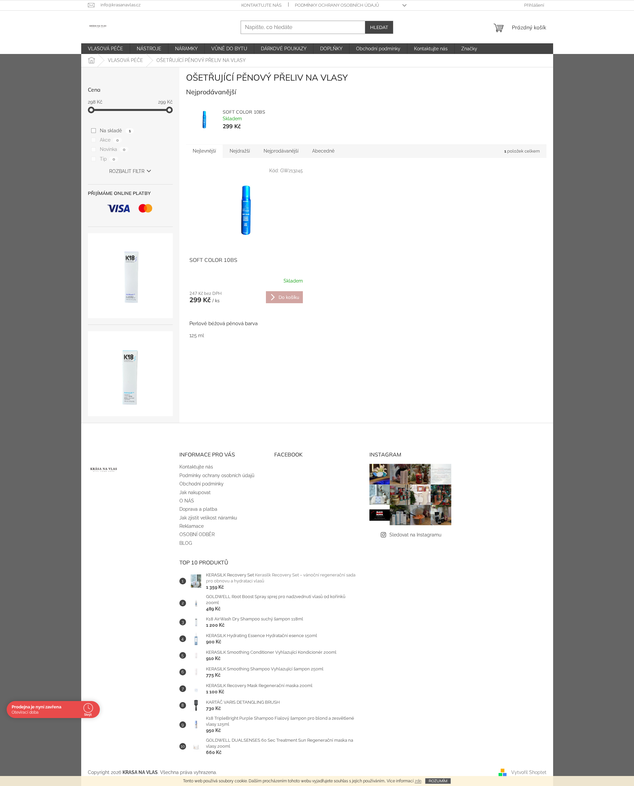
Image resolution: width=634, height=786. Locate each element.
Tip (107, 159)
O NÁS (186, 500)
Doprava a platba (198, 509)
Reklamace (191, 526)
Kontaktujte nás (261, 5)
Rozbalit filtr (126, 171)
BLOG (185, 543)
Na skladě (115, 130)
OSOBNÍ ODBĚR (197, 534)
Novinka (112, 149)
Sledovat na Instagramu (415, 534)
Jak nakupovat (195, 492)
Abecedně (323, 151)
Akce (109, 140)
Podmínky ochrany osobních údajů (337, 5)
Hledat (379, 27)
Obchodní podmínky (201, 483)
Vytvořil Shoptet (528, 772)
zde (418, 781)
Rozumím (438, 780)
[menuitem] (105, 48)
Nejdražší (240, 151)
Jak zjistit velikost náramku (208, 517)
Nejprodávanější (281, 151)
